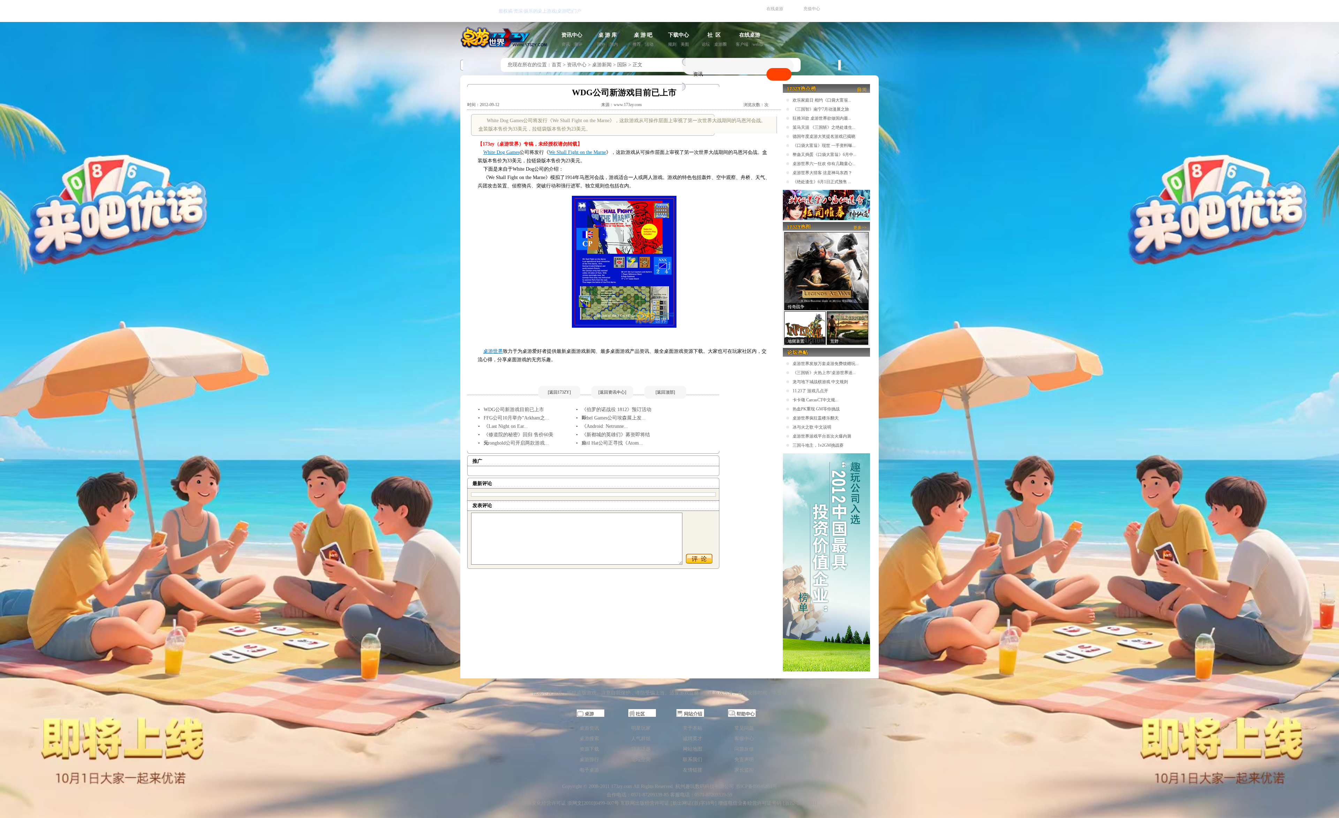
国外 (601, 44)
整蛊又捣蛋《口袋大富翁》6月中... (824, 154)
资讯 (565, 44)
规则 (672, 44)
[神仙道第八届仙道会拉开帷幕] (826, 218)
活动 (649, 44)
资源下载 (589, 749)
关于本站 (692, 728)
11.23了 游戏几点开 (810, 390)
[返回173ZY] (559, 392)
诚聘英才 (692, 738)
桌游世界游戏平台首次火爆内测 (822, 436)
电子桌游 (589, 770)
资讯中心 (571, 35)
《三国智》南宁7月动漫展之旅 (821, 109)
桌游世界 (493, 351)
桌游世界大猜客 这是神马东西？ (822, 172)
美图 (685, 44)
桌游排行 (589, 759)
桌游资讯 (589, 728)
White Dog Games (501, 152)
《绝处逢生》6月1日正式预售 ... (822, 181)
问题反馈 (744, 749)
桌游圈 (720, 44)
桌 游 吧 (643, 35)
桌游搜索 (589, 738)
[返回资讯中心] (612, 392)
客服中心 (744, 738)
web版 (758, 44)
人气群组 (641, 738)
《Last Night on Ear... (506, 426)
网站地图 (692, 749)
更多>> (860, 227)
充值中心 (811, 8)
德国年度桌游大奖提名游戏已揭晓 (824, 136)
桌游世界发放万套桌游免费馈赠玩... (825, 363)
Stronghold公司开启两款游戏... (516, 443)
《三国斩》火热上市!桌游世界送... (824, 372)
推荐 (637, 44)
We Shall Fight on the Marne (577, 152)
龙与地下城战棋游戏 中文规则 (820, 381)
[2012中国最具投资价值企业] (826, 670)
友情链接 (692, 770)
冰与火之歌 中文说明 (812, 427)
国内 (614, 44)
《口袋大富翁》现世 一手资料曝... (824, 145)
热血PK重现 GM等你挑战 (816, 409)
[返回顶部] (665, 392)
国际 (622, 64)
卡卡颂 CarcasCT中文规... (815, 399)
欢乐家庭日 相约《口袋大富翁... (822, 100)
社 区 (714, 35)
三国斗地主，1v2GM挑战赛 (818, 445)
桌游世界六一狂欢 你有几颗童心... (824, 163)
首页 (556, 64)
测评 (578, 44)
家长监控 (744, 770)
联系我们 (692, 759)
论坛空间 (641, 759)
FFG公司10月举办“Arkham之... (516, 418)
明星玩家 (641, 728)
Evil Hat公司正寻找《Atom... (612, 443)
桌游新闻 (602, 64)
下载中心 (678, 35)
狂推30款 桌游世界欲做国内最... (822, 118)
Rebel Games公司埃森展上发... (614, 418)
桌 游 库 (607, 35)
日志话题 (641, 749)
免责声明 (744, 759)
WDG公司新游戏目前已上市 (514, 409)
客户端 (742, 44)
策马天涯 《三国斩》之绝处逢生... (824, 127)
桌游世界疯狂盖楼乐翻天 (816, 418)
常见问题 (744, 728)
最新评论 (482, 483)
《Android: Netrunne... (605, 426)
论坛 (706, 44)
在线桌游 (774, 8)
